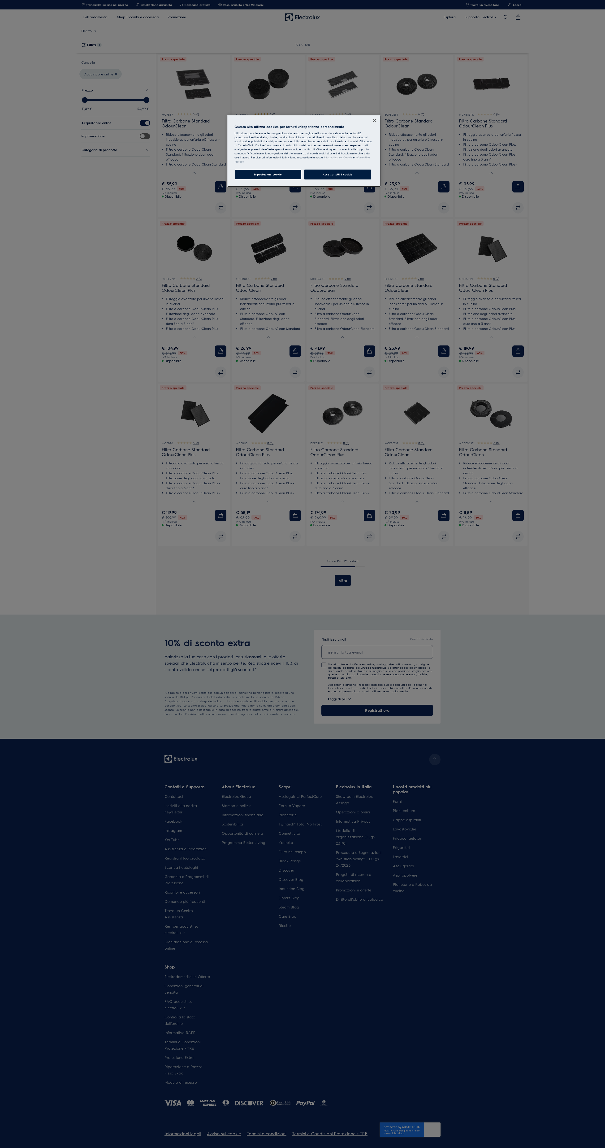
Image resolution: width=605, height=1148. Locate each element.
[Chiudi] (374, 120)
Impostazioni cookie (268, 174)
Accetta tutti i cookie (338, 174)
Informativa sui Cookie (338, 157)
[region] (304, 151)
